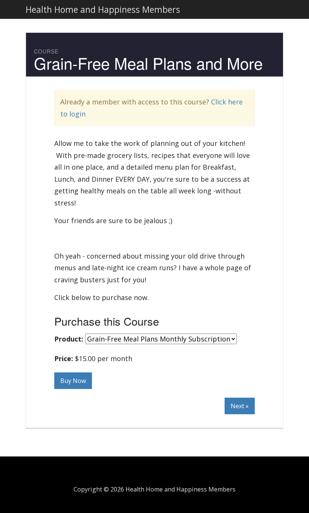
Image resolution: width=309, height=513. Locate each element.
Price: (63, 358)
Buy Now (73, 381)
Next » (240, 406)
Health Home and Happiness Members (103, 9)
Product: (68, 338)
